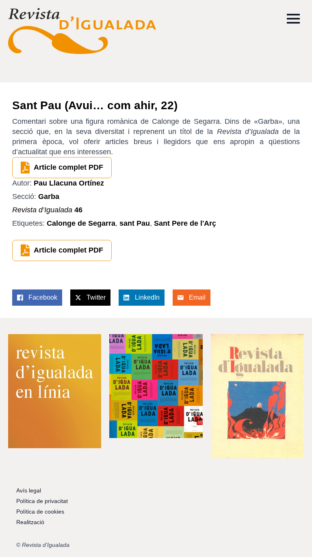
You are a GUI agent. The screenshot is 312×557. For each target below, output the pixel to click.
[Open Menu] (293, 18)
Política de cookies (40, 511)
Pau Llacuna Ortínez (69, 183)
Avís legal (28, 490)
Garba (48, 196)
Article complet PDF (68, 167)
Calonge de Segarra (81, 223)
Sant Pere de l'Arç (185, 223)
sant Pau (134, 223)
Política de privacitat (42, 501)
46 (47, 210)
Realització (30, 522)
